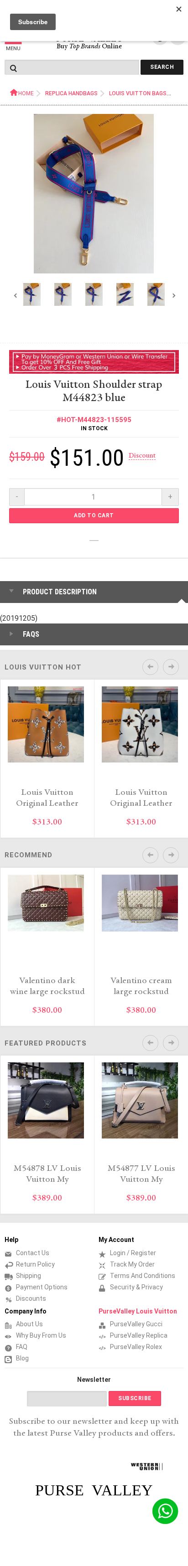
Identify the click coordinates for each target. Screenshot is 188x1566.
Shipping (28, 1275)
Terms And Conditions (142, 1275)
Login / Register (133, 1253)
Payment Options (42, 1287)
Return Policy (35, 1264)
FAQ (21, 1346)
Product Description (60, 591)
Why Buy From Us (41, 1335)
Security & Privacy (136, 1287)
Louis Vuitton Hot (43, 667)
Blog (22, 1358)
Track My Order (132, 1264)
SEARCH (162, 67)
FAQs (31, 634)
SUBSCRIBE (134, 1398)
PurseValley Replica (138, 1335)
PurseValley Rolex (136, 1346)
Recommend (28, 855)
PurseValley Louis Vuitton (138, 1311)
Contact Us (32, 1253)
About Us (29, 1324)
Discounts (31, 1298)
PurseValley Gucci (136, 1324)
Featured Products (46, 1043)
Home (26, 93)
